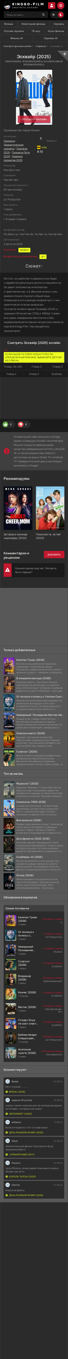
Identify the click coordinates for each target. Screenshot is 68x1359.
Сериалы (59, 24)
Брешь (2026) (17, 1091)
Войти (51, 5)
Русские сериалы (14, 31)
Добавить (54, 554)
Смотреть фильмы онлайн (17, 46)
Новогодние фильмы (33, 24)
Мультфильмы (56, 31)
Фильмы (8, 24)
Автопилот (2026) (20, 1113)
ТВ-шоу (36, 31)
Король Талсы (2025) (22, 1176)
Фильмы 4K (17, 38)
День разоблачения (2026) (26, 1132)
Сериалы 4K (51, 38)
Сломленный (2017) (22, 1154)
